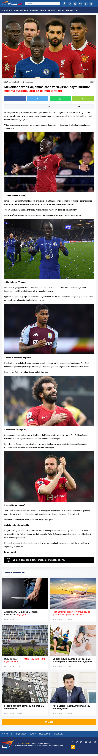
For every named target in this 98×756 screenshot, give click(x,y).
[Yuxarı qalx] (91, 749)
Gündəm (34, 10)
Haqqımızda (21, 734)
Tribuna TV (58, 734)
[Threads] (91, 4)
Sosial (61, 10)
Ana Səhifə (7, 10)
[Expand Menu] (93, 10)
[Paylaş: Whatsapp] (60, 98)
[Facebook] (64, 4)
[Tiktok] (86, 4)
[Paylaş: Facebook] (15, 98)
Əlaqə (33, 734)
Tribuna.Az (25, 743)
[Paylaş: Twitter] (38, 98)
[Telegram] (75, 4)
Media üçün (44, 734)
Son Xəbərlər (21, 10)
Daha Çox (49, 722)
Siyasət (51, 10)
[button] (83, 98)
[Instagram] (70, 4)
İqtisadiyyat (72, 10)
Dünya (43, 10)
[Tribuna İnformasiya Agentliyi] (12, 3)
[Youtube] (80, 4)
